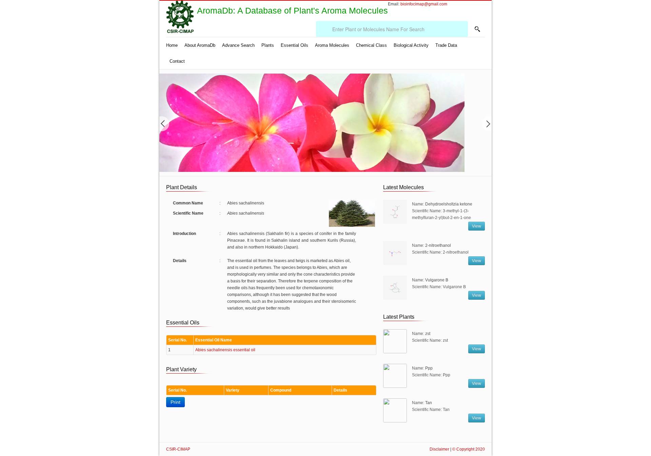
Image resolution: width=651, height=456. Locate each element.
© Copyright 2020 (468, 449)
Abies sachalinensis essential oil (225, 350)
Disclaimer (439, 449)
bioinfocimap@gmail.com (423, 4)
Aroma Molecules (332, 45)
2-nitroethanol (438, 245)
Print (175, 402)
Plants (267, 45)
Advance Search (238, 45)
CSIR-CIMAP (178, 449)
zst (427, 333)
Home (172, 45)
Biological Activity (411, 45)
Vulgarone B (436, 280)
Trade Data (446, 45)
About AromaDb (199, 45)
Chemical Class (371, 45)
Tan (428, 402)
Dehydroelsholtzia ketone (448, 204)
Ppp (429, 368)
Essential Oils (294, 45)
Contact (177, 61)
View (476, 226)
